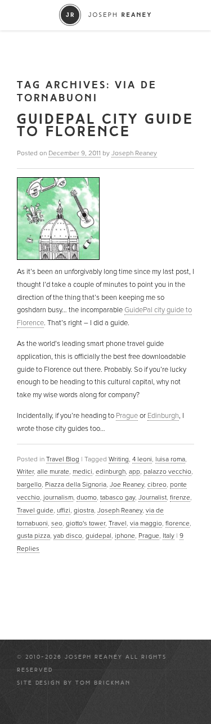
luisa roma (170, 459)
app (134, 471)
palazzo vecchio (167, 471)
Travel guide (35, 510)
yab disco (67, 535)
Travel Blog (62, 459)
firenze (180, 497)
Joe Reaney (127, 484)
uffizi (63, 510)
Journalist (152, 497)
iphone (125, 535)
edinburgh (110, 471)
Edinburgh (163, 415)
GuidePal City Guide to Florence (105, 125)
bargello (29, 484)
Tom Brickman (103, 683)
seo (56, 523)
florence (177, 523)
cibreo (157, 484)
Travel (118, 523)
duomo (87, 497)
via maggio (146, 523)
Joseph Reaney (134, 153)
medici (82, 471)
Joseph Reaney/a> (105, 15)
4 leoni (142, 459)
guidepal (98, 535)
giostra (84, 510)
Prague (127, 415)
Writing (119, 459)
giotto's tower (85, 523)
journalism (58, 497)
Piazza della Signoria (75, 484)
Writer (25, 471)
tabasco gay (117, 497)
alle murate (53, 471)
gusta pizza (33, 535)
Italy (168, 535)
